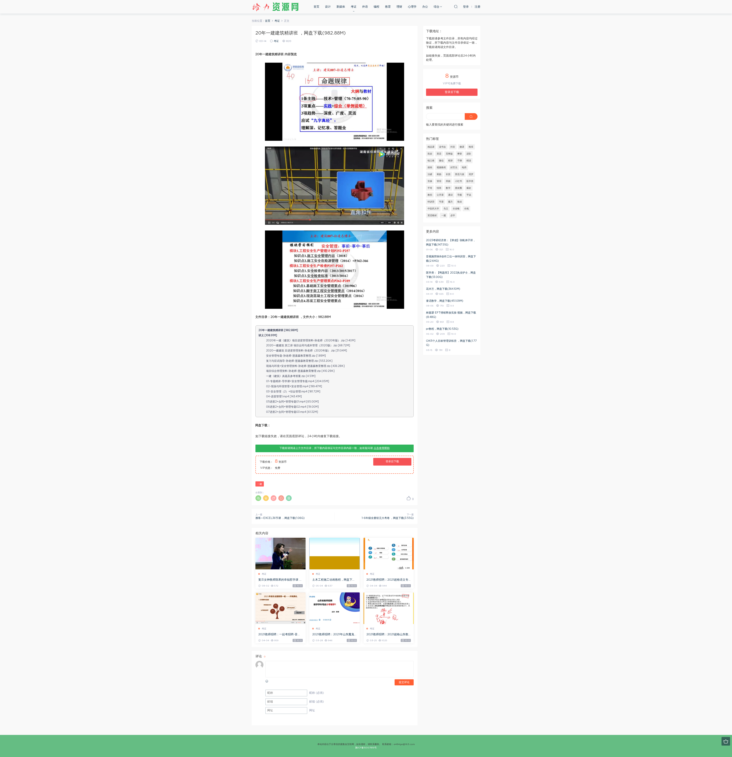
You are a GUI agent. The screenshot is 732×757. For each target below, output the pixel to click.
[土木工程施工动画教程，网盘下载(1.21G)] (334, 553)
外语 (365, 6)
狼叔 (459, 202)
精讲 (450, 160)
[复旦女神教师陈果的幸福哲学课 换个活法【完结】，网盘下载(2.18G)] (280, 553)
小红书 (458, 181)
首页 (316, 6)
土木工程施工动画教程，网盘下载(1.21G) (333, 580)
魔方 (450, 202)
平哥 (430, 188)
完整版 (449, 154)
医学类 (469, 181)
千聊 (459, 160)
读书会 (442, 147)
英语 (439, 154)
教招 (430, 195)
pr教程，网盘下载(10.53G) (442, 329)
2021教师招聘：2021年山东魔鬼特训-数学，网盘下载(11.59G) (333, 634)
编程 (376, 6)
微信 (441, 160)
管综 (439, 181)
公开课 (440, 195)
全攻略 (456, 208)
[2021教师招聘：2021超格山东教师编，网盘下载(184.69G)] (389, 608)
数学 (448, 188)
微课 (462, 147)
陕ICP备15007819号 (366, 748)
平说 (468, 195)
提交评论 (404, 682)
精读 (468, 160)
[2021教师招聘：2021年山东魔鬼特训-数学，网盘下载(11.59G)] (334, 608)
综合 (436, 6)
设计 (328, 6)
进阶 (468, 154)
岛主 (446, 208)
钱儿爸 (431, 160)
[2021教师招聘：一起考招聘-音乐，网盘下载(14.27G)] (280, 608)
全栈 (466, 208)
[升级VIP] (726, 741)
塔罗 (471, 174)
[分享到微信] (258, 498)
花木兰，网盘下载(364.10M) (443, 289)
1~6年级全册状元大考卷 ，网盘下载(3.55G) (388, 518)
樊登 (459, 154)
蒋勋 (439, 174)
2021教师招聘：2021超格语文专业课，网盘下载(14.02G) (387, 580)
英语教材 (432, 215)
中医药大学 (433, 208)
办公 (425, 6)
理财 (399, 6)
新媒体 (340, 6)
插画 (430, 167)
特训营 (431, 202)
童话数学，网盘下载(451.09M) (444, 301)
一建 (259, 484)
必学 (452, 215)
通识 (450, 195)
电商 (464, 167)
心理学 (412, 6)
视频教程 (441, 167)
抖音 (452, 147)
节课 (441, 202)
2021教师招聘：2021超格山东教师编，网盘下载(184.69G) (387, 634)
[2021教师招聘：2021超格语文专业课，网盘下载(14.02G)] (389, 553)
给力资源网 (275, 6)
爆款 (468, 188)
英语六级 (459, 174)
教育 (388, 6)
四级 (448, 181)
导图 (459, 195)
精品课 (431, 147)
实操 (430, 181)
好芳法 (453, 167)
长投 (448, 174)
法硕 (430, 174)
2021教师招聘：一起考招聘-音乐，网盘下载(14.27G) (278, 634)
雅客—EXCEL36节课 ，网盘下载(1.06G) (280, 518)
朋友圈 (458, 188)
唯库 (471, 147)
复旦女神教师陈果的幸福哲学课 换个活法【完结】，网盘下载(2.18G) (280, 580)
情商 (439, 188)
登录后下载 (392, 461)
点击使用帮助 (382, 448)
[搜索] (456, 6)
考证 (353, 6)
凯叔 (430, 154)
